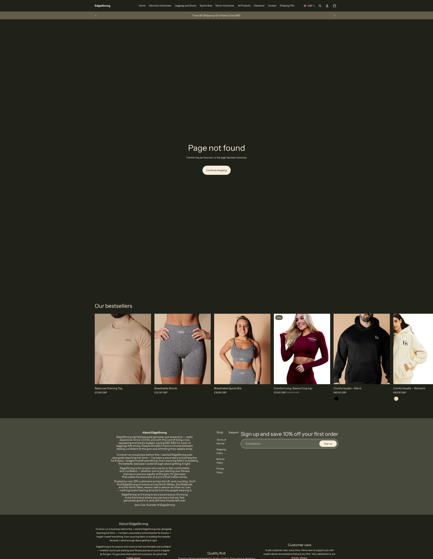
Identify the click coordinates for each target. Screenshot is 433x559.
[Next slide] (334, 15)
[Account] (327, 5)
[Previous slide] (96, 15)
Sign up (328, 443)
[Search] (320, 5)
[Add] (325, 379)
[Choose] (146, 379)
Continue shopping (217, 170)
